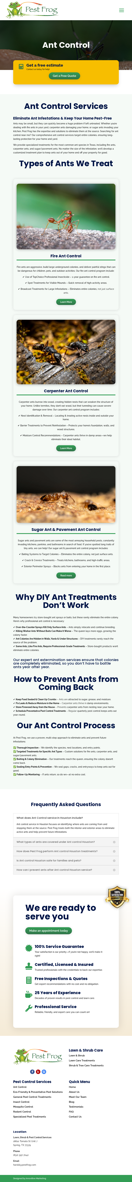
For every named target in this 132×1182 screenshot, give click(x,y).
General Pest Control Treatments (32, 1097)
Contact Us (75, 1116)
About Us (74, 1092)
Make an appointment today (48, 930)
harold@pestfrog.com (24, 1165)
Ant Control (20, 1087)
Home (72, 1087)
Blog (71, 1101)
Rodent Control (22, 1111)
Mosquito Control (23, 1106)
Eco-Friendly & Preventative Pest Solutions (38, 1092)
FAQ (71, 1111)
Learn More (66, 302)
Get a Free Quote (64, 75)
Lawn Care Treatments (82, 1060)
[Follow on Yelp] (38, 1072)
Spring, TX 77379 (22, 1145)
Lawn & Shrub (77, 1055)
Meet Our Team (77, 1097)
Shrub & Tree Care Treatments (86, 1065)
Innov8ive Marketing (36, 1178)
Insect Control (21, 1101)
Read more (66, 575)
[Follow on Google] (44, 1072)
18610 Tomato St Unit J (25, 1141)
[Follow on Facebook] (32, 1072)
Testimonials (76, 1106)
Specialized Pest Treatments (29, 1116)
